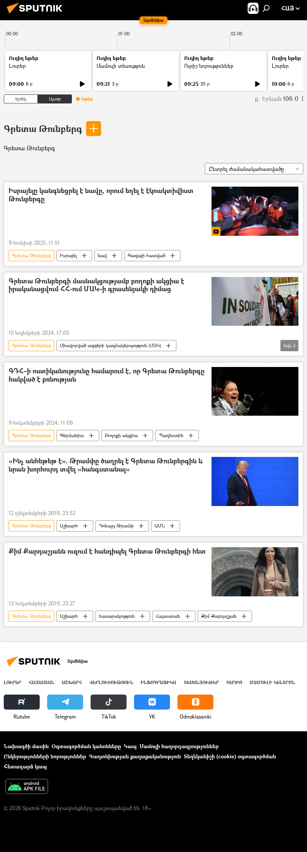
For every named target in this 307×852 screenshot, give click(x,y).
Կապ (130, 746)
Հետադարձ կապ (25, 766)
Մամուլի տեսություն (121, 65)
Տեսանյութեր (201, 682)
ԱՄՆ (160, 526)
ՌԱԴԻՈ (234, 682)
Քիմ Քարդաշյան (219, 616)
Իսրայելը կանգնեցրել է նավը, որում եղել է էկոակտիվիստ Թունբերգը (101, 195)
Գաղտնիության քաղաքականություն (135, 756)
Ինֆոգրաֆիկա (158, 682)
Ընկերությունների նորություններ (45, 756)
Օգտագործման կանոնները (86, 746)
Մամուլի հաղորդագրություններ (179, 746)
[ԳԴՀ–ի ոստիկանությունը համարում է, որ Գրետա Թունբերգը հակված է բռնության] (255, 391)
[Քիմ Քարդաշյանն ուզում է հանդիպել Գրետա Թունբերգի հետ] (255, 571)
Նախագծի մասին (26, 746)
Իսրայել (68, 255)
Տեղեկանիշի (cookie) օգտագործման (230, 756)
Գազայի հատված (146, 255)
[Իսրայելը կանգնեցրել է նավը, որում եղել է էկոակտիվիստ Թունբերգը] (255, 211)
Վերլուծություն (111, 682)
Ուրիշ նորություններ (209, 65)
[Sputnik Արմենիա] (37, 14)
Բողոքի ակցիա (121, 435)
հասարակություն (117, 616)
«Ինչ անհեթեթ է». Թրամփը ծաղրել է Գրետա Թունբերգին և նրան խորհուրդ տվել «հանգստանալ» (106, 465)
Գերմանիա (72, 435)
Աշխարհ (69, 526)
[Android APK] (26, 787)
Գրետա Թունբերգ (43, 128)
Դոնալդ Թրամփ (116, 526)
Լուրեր (17, 65)
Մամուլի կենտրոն (272, 682)
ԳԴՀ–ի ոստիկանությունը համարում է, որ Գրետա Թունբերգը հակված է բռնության (106, 375)
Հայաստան (168, 616)
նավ (102, 255)
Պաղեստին (171, 435)
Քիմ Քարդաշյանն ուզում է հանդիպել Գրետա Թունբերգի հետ (107, 551)
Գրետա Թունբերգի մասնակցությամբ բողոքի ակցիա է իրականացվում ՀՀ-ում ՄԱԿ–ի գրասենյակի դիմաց (96, 285)
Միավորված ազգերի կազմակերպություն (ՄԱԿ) (110, 345)
